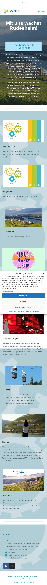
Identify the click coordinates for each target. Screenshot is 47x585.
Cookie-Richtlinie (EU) (23, 579)
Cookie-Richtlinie (12, 311)
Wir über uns (9, 146)
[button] (44, 274)
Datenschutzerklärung (25, 311)
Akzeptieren (23, 295)
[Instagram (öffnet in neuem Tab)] (25, 3)
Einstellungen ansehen (23, 307)
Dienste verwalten (8, 291)
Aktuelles (9, 232)
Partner (8, 390)
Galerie (5, 442)
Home (10, 577)
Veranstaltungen (11, 338)
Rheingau (7, 495)
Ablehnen (23, 301)
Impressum (36, 311)
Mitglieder (8, 191)
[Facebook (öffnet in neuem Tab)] (22, 3)
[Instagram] (12, 566)
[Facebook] (6, 566)
